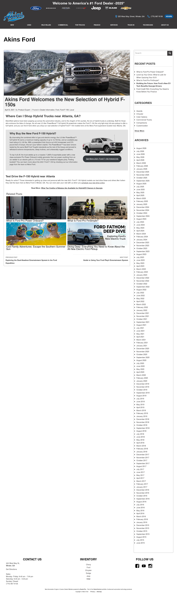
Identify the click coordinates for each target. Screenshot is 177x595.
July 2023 (140, 257)
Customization (142, 125)
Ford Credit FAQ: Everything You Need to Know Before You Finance (152, 90)
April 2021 (140, 336)
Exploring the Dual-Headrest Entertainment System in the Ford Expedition (31, 260)
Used (29, 25)
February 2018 (142, 448)
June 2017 (140, 472)
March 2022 (141, 304)
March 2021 (141, 339)
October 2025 (141, 177)
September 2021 (142, 322)
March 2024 (141, 233)
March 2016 (141, 516)
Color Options (141, 117)
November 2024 (142, 210)
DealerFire (83, 589)
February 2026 (142, 166)
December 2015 (142, 525)
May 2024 (140, 227)
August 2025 (141, 183)
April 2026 (140, 160)
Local (72, 109)
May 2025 (140, 192)
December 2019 (142, 383)
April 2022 (140, 301)
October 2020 (141, 354)
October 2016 (141, 495)
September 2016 (142, 498)
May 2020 (140, 369)
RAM (88, 579)
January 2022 (141, 310)
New (12, 25)
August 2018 (141, 431)
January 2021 (141, 345)
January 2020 (141, 381)
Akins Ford (19, 39)
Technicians (148, 25)
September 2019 (142, 392)
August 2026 (141, 148)
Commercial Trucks (144, 119)
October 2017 (141, 460)
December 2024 (142, 207)
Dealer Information (47, 109)
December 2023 (142, 242)
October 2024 (141, 213)
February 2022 (142, 307)
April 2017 (140, 478)
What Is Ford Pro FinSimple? (147, 80)
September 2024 (142, 216)
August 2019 (141, 395)
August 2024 (141, 219)
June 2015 (140, 543)
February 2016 (142, 519)
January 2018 (141, 451)
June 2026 (140, 154)
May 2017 (140, 475)
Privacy (92, 591)
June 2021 (140, 330)
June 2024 (140, 224)
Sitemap (99, 591)
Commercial (63, 25)
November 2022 (142, 280)
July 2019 (140, 398)
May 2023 (140, 263)
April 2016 (140, 513)
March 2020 (141, 375)
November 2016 (142, 493)
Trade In (131, 25)
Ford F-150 (64, 109)
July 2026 (140, 151)
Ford (57, 109)
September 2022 (142, 286)
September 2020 (142, 357)
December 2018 (142, 419)
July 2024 (140, 222)
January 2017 (141, 487)
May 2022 (140, 298)
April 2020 (140, 372)
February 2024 (142, 236)
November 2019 (142, 386)
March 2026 (141, 163)
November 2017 (142, 457)
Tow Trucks (80, 25)
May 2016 (140, 510)
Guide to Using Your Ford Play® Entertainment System (105, 258)
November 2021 (142, 316)
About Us (165, 25)
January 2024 (141, 239)
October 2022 (141, 283)
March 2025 (141, 198)
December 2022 (142, 277)
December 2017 (142, 454)
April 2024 (140, 230)
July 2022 (140, 292)
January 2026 (141, 169)
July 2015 (140, 540)
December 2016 (142, 490)
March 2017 (141, 481)
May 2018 (140, 439)
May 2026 (140, 157)
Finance (97, 25)
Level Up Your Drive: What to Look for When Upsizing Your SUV (151, 76)
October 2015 (141, 531)
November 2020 (142, 351)
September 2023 (142, 251)
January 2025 (141, 204)
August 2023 (141, 254)
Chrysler (139, 114)
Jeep (88, 576)
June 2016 (140, 507)
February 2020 (142, 378)
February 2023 (142, 272)
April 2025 (140, 195)
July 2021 (140, 328)
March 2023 (141, 269)
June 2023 (140, 260)
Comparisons (141, 122)
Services (114, 25)
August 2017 (141, 466)
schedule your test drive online (93, 183)
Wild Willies (46, 25)
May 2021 (140, 333)
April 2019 (140, 407)
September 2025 (142, 180)
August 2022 (141, 289)
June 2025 (140, 189)
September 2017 (142, 463)
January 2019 (141, 416)
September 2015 (142, 534)
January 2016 (141, 522)
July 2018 (140, 434)
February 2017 (142, 484)
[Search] (169, 53)
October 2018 (141, 425)
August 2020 (141, 360)
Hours (169, 16)
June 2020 (140, 366)
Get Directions (11, 569)
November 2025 (142, 174)
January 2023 (141, 275)
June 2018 (140, 436)
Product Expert (24, 109)
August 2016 (141, 501)
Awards (139, 111)
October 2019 (141, 389)
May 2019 (140, 404)
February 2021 (142, 342)
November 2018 (142, 422)
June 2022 (140, 295)
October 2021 (141, 319)
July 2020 (140, 363)
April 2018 (140, 442)
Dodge (88, 573)
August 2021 (141, 325)
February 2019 (142, 413)
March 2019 (141, 410)
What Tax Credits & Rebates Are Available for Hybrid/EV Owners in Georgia (71, 188)
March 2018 (141, 445)
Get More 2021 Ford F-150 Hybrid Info (102, 158)
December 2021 (142, 313)
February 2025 (142, 201)
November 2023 (142, 245)
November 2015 (142, 528)
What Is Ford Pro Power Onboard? (150, 71)
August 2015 (141, 537)
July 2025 (140, 186)
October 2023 (141, 248)
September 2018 (142, 428)
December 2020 (142, 348)
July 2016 (140, 504)
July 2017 (140, 469)
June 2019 (140, 401)
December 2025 (142, 171)
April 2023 (140, 266)
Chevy (88, 564)
